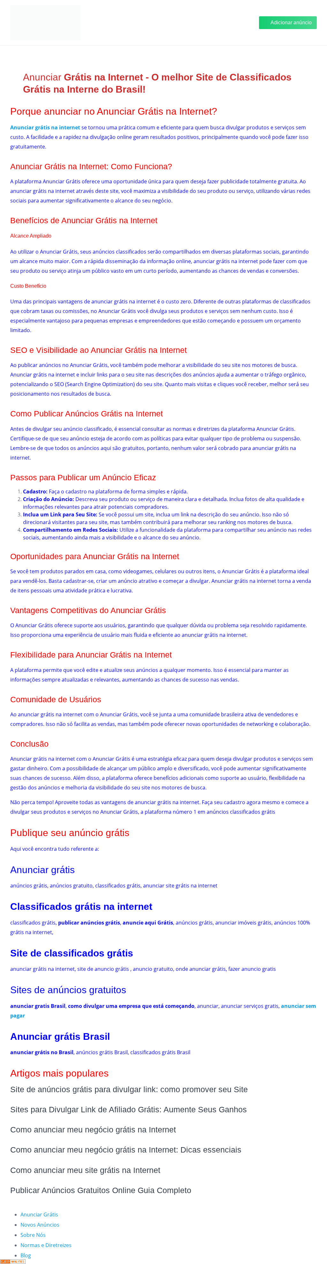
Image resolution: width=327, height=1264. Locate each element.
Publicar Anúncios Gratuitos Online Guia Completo (100, 1190)
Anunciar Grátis (39, 1214)
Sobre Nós (33, 1234)
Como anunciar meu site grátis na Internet (85, 1170)
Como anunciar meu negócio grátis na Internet (93, 1129)
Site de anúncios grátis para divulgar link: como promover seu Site (129, 1089)
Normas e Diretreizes (46, 1245)
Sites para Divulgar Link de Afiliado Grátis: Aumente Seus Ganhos (128, 1109)
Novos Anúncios (39, 1224)
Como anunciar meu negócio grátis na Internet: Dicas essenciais (125, 1149)
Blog (25, 1255)
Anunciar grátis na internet (45, 127)
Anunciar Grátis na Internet (58, 166)
